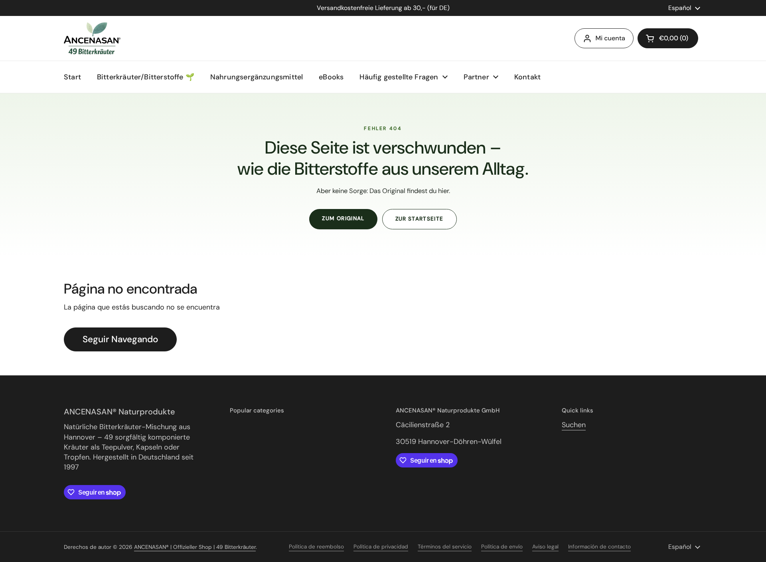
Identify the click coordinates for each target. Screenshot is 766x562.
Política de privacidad (380, 546)
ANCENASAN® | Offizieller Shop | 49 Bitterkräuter (195, 547)
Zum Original (343, 218)
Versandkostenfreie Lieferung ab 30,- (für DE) (383, 8)
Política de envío (502, 546)
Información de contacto (599, 546)
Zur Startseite (419, 218)
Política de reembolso (316, 546)
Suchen (574, 425)
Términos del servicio (445, 546)
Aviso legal (545, 546)
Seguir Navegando (120, 339)
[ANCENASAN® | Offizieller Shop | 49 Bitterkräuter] (92, 38)
